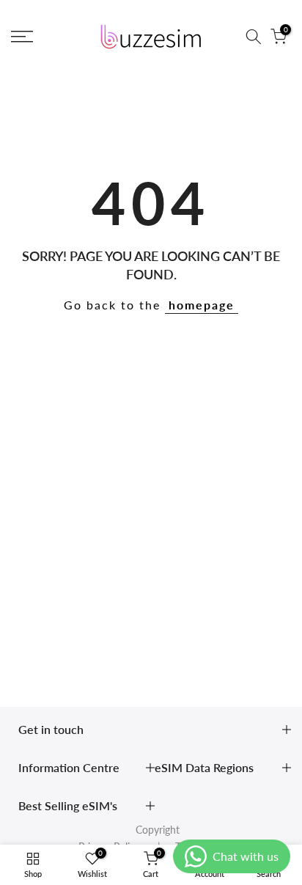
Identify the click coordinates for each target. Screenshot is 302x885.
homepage (202, 305)
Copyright (158, 829)
